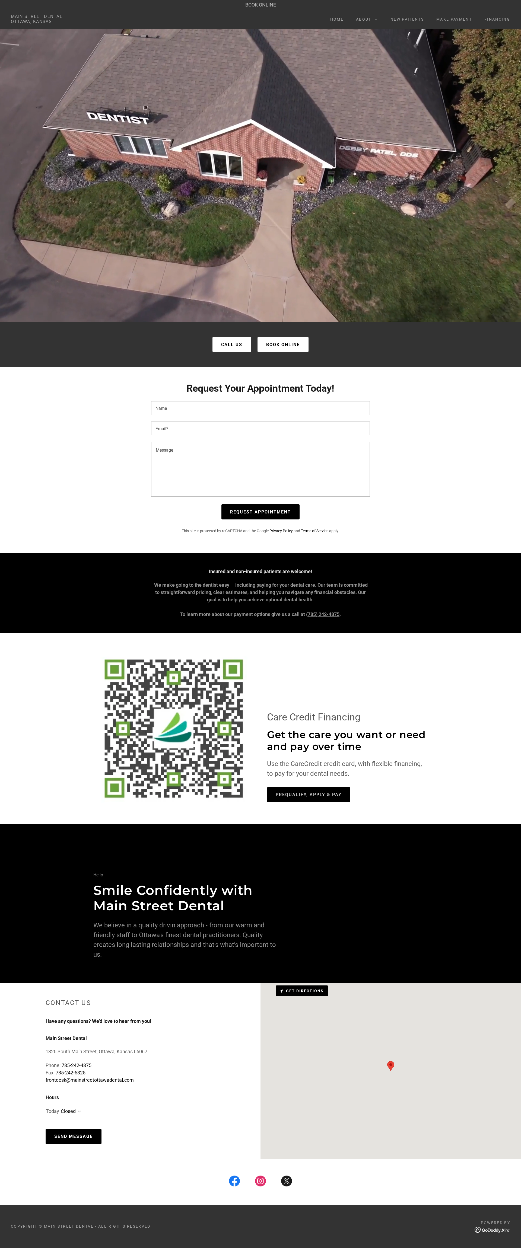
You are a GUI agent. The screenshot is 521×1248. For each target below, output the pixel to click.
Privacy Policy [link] (281, 531)
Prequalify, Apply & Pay (309, 794)
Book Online (283, 344)
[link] (36, 21)
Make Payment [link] (454, 19)
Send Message (73, 1136)
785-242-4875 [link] (76, 1065)
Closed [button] (68, 1111)
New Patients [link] (407, 19)
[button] (365, 19)
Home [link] (337, 19)
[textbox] (260, 408)
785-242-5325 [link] (70, 1072)
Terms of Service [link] (314, 531)
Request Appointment (260, 512)
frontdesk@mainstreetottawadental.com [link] (90, 1080)
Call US (231, 344)
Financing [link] (497, 19)
